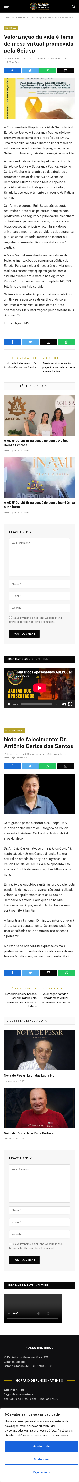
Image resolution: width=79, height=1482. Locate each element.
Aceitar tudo (41, 1446)
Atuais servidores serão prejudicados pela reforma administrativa (58, 367)
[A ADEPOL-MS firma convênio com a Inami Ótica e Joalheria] (39, 477)
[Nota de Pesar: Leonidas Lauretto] (39, 1050)
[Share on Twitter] (30, 70)
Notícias (10, 28)
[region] (39, 1445)
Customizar (41, 1459)
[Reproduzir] (9, 704)
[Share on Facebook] (12, 70)
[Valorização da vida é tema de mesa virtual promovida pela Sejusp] (39, 98)
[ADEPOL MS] (39, 6)
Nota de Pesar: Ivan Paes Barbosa (29, 1133)
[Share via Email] (65, 70)
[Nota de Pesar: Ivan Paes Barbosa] (39, 1108)
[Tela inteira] (70, 704)
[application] (39, 688)
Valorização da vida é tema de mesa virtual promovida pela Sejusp (56, 998)
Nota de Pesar (14, 730)
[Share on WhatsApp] (48, 70)
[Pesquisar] (73, 6)
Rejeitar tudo (41, 1472)
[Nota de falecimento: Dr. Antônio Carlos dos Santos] (39, 794)
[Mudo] (64, 704)
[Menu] (6, 6)
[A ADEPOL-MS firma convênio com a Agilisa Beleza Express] (39, 415)
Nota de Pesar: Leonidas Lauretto (29, 1075)
